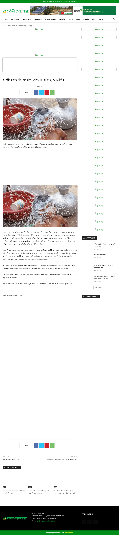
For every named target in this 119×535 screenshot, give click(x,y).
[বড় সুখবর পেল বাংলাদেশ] (87, 257)
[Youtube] (95, 522)
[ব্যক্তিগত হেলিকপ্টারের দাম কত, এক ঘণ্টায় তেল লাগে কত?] (87, 246)
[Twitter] (41, 92)
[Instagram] (89, 522)
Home (4, 26)
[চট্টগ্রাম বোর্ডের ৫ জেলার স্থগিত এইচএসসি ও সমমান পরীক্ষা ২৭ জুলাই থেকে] (39, 480)
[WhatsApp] (52, 92)
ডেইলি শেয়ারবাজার (69, 533)
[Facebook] (36, 92)
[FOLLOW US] (99, 518)
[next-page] (7, 498)
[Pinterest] (47, 92)
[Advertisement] (40, 168)
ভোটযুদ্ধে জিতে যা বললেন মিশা (11, 459)
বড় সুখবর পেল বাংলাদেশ (100, 255)
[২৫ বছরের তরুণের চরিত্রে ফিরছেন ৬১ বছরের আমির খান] (87, 268)
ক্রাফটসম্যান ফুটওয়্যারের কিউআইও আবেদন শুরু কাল (62, 459)
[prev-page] (4, 498)
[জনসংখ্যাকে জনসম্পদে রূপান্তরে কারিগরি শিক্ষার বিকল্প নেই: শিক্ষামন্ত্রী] (14, 480)
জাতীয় (9, 26)
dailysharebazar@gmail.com (46, 521)
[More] (57, 92)
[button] (113, 19)
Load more (98, 287)
